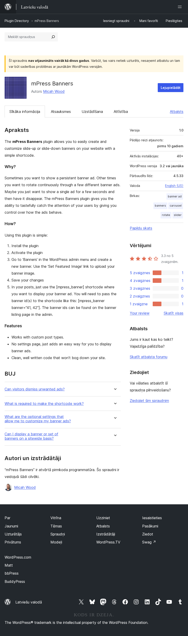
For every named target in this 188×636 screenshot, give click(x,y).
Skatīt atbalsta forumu (148, 357)
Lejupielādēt (170, 88)
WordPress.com (18, 557)
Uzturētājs (13, 534)
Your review (139, 313)
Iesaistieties (152, 518)
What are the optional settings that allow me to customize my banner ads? (38, 419)
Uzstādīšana (92, 111)
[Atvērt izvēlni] (180, 7)
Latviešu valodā (28, 602)
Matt (9, 565)
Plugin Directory (17, 21)
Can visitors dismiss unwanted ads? (35, 389)
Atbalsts (176, 111)
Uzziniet (103, 518)
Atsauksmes (61, 111)
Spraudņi (57, 534)
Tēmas (56, 526)
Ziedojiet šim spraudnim (149, 400)
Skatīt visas (173, 313)
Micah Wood (54, 91)
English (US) (174, 186)
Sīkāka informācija (24, 111)
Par (7, 518)
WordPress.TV (108, 542)
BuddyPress (15, 581)
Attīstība (121, 111)
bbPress (12, 573)
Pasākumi (150, 526)
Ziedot (147, 534)
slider (178, 215)
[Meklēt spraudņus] (53, 36)
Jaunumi (11, 526)
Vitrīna (55, 518)
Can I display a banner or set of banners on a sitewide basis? (31, 436)
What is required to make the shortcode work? (44, 403)
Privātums (13, 542)
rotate (166, 215)
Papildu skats (141, 228)
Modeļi (56, 542)
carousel (176, 205)
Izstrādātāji (105, 534)
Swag (149, 542)
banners (160, 205)
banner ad (175, 196)
